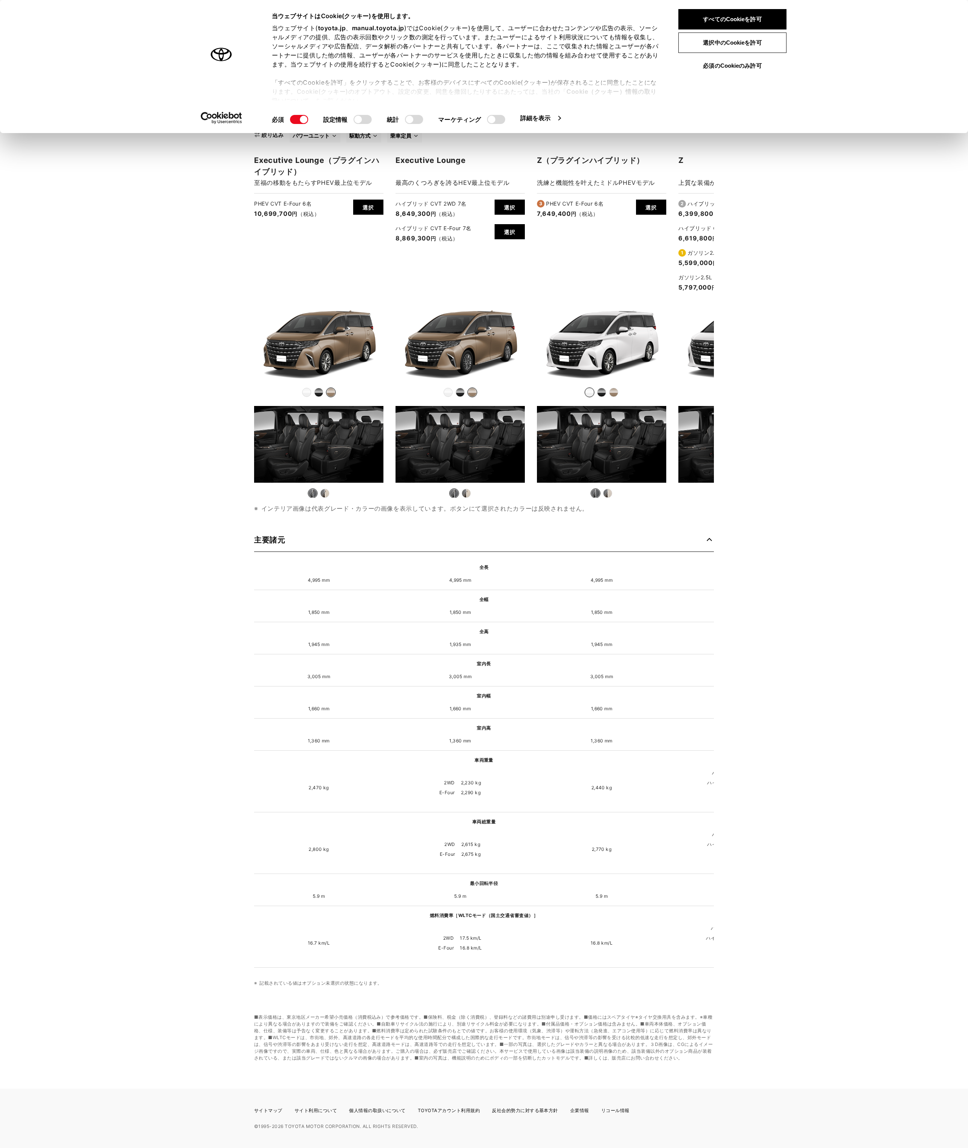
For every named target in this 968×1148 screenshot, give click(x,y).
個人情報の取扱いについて (377, 1110)
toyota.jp (332, 28)
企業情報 (579, 1110)
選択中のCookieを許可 (732, 42)
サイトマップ (268, 1110)
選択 (368, 207)
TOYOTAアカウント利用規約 (449, 1110)
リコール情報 (615, 1110)
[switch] (363, 119)
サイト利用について (316, 1110)
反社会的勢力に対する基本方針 (525, 1110)
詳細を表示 (535, 118)
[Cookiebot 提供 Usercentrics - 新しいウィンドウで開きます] (221, 118)
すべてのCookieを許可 (732, 19)
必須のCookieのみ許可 (732, 65)
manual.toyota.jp (378, 28)
